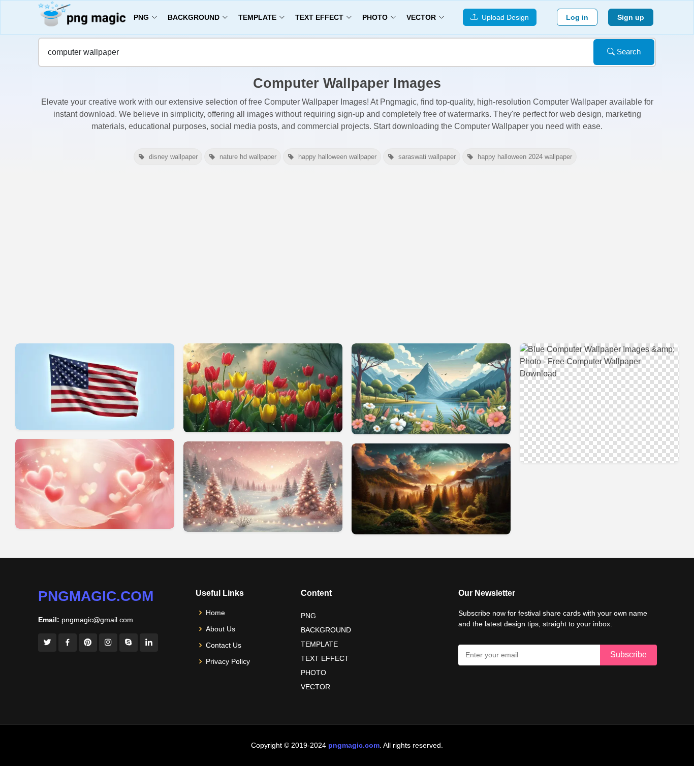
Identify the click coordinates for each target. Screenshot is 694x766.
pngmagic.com (95, 596)
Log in (577, 17)
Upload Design (503, 17)
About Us (220, 628)
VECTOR (315, 686)
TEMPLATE (319, 644)
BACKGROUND (326, 629)
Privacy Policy (228, 661)
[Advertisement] (347, 253)
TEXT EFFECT (325, 658)
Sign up (630, 17)
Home (215, 612)
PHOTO (313, 672)
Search (628, 51)
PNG (308, 615)
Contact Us (223, 645)
